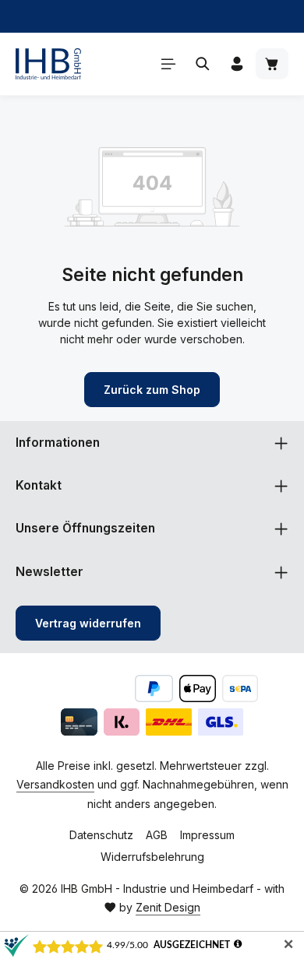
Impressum (207, 834)
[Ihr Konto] (237, 63)
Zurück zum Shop (152, 389)
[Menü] (168, 63)
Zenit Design (168, 907)
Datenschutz (101, 834)
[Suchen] (202, 63)
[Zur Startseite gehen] (48, 63)
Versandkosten (55, 784)
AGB (157, 834)
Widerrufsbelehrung (152, 856)
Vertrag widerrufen (88, 623)
